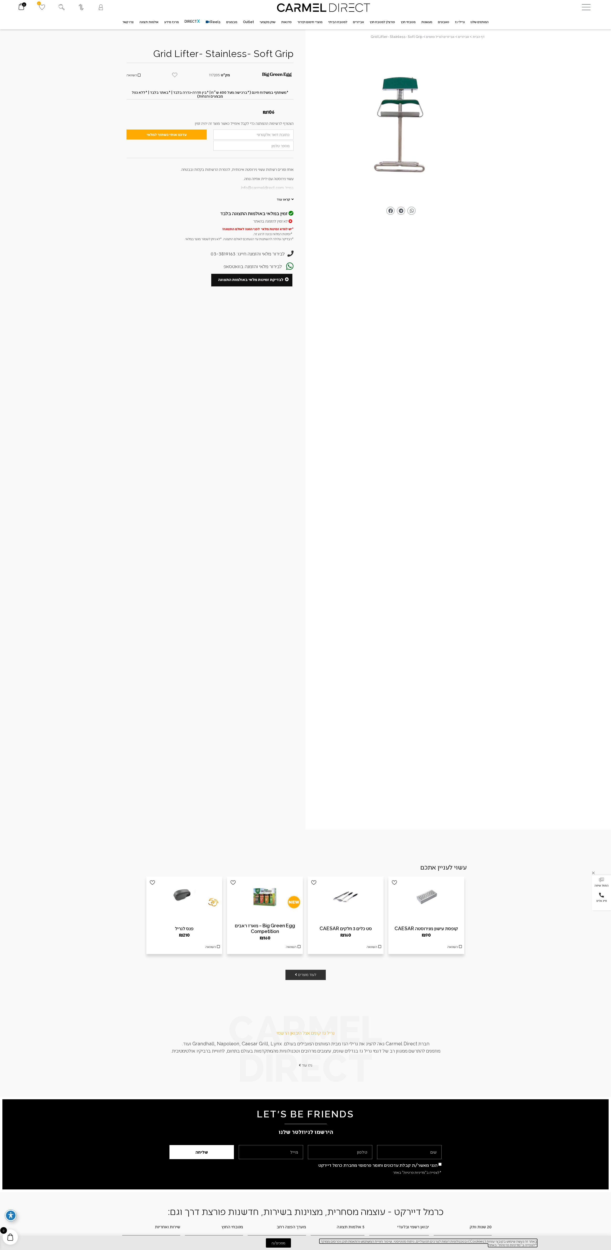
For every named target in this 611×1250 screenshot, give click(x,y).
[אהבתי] (394, 882)
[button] (601, 882)
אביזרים (463, 37)
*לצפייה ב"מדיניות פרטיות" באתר (417, 1172)
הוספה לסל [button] (426, 948)
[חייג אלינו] (601, 895)
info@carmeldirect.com (262, 187)
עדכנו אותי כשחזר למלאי (167, 134)
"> (401, 124)
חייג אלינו (601, 900)
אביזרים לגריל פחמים (440, 37)
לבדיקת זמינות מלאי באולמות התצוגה (250, 279)
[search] (61, 7)
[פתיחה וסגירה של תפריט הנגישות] (10, 1215)
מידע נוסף (346, 948)
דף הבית (479, 37)
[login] (101, 7)
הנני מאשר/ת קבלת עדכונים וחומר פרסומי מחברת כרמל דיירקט (378, 1164)
